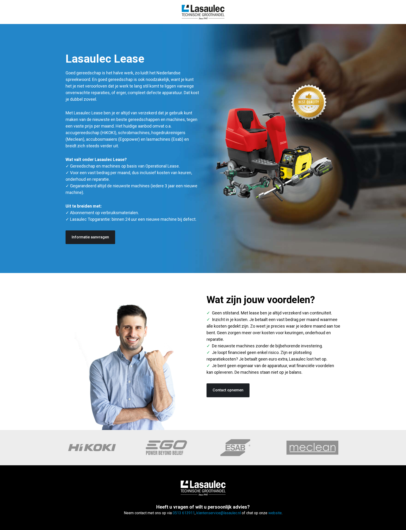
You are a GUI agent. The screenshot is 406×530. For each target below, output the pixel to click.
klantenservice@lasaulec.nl (219, 513)
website (275, 513)
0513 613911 (184, 513)
